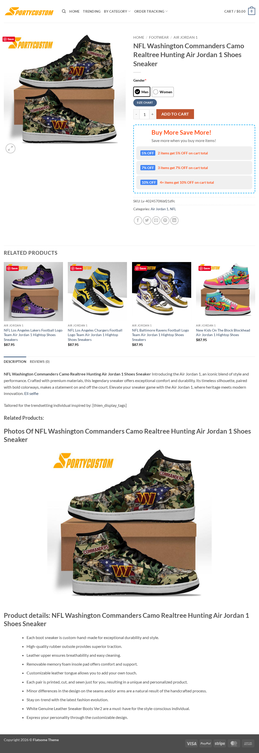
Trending (91, 11)
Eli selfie (31, 393)
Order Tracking (149, 11)
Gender (139, 80)
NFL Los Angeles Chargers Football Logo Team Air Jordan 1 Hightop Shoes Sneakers (95, 335)
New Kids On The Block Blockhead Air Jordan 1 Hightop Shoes (223, 332)
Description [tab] (15, 362)
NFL (173, 209)
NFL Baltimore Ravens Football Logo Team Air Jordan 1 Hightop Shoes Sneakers (160, 335)
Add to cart (175, 114)
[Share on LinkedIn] (174, 220)
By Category (115, 11)
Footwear (159, 37)
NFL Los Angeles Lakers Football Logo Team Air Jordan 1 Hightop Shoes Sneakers (33, 335)
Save (11, 39)
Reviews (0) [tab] (40, 362)
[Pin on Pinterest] (165, 220)
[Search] (64, 11)
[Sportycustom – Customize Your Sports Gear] (29, 11)
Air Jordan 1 (186, 37)
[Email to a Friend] (156, 220)
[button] (239, 11)
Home (74, 11)
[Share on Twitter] (147, 220)
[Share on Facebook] (138, 220)
